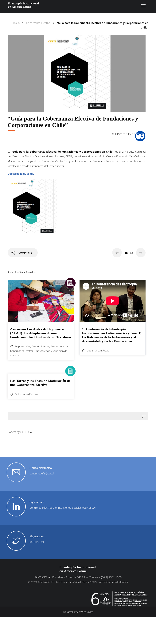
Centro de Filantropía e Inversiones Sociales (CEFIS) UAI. (62, 507)
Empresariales (22, 346)
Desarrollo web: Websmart (78, 612)
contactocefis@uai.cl (41, 473)
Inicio (16, 23)
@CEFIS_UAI (36, 542)
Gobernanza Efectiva (38, 23)
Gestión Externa (40, 346)
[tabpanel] (77, 73)
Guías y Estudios (123, 134)
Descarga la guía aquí (21, 173)
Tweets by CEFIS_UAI (20, 432)
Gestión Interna (59, 346)
